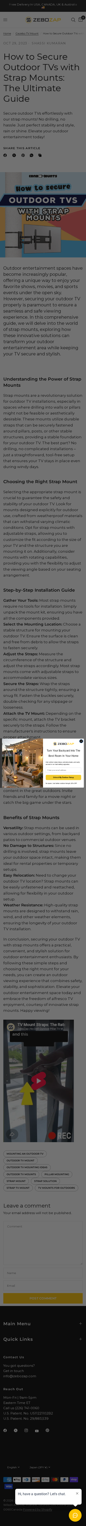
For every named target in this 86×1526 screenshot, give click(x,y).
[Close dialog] (81, 741)
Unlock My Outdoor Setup (63, 777)
